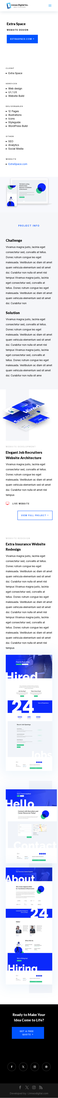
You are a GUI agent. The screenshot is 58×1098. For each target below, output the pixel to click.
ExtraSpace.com (17, 163)
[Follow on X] (23, 1066)
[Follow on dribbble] (46, 1066)
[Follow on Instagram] (34, 1066)
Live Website (20, 503)
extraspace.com (21, 39)
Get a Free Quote (27, 1033)
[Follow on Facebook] (11, 1066)
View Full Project (33, 515)
